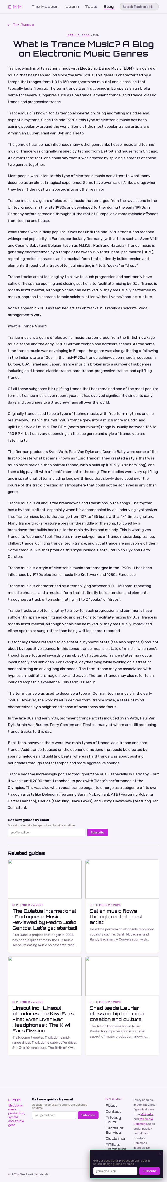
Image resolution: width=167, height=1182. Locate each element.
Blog (109, 6)
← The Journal (21, 25)
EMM (15, 6)
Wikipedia (146, 1114)
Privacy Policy (113, 1119)
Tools (91, 6)
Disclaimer (115, 1138)
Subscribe (97, 832)
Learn (72, 6)
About (111, 1105)
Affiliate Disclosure (116, 1146)
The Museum (46, 6)
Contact (113, 1111)
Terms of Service (114, 1130)
